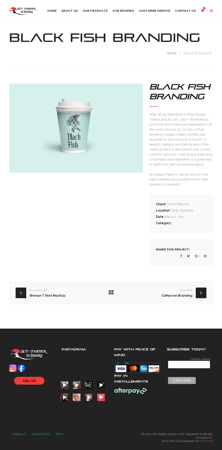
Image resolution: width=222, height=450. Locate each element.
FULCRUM (206, 441)
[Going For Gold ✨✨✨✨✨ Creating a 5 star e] (64, 385)
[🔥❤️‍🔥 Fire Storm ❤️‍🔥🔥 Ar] (89, 397)
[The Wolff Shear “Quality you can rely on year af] (89, 385)
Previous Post (38, 290)
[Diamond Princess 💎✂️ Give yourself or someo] (76, 397)
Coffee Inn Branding (177, 295)
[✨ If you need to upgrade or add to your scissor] (101, 397)
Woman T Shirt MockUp (47, 295)
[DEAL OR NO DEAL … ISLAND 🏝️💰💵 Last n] (64, 397)
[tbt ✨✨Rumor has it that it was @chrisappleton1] (76, 385)
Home (171, 53)
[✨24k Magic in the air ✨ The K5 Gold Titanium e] (101, 385)
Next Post (186, 290)
